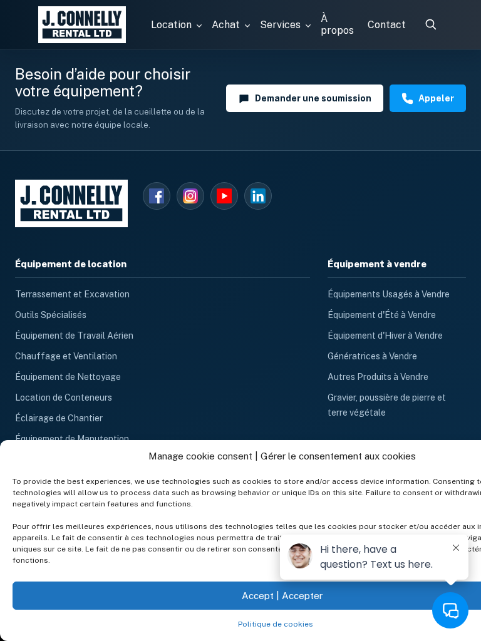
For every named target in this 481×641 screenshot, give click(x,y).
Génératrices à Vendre (372, 356)
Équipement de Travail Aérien (74, 336)
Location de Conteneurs (63, 397)
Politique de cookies (275, 624)
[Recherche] (430, 24)
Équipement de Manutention (72, 439)
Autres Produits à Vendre (378, 377)
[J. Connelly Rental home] (82, 24)
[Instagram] (190, 196)
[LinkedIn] (258, 196)
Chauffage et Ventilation (66, 356)
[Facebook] (156, 196)
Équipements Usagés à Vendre (389, 294)
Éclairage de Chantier (59, 418)
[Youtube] (224, 196)
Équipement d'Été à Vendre (382, 315)
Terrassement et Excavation (72, 294)
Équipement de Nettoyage (68, 377)
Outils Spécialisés (50, 315)
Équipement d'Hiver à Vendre (385, 336)
